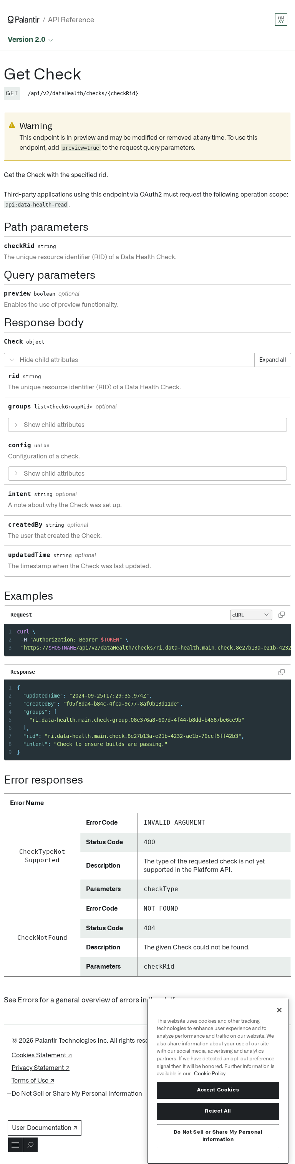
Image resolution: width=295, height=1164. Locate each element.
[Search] (30, 1144)
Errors (28, 1000)
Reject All (218, 1111)
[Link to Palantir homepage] (24, 19)
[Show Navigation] (15, 1144)
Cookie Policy (209, 1073)
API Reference (71, 20)
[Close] (279, 1010)
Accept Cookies (218, 1090)
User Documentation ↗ (44, 1128)
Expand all (272, 360)
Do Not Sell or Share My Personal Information (218, 1136)
